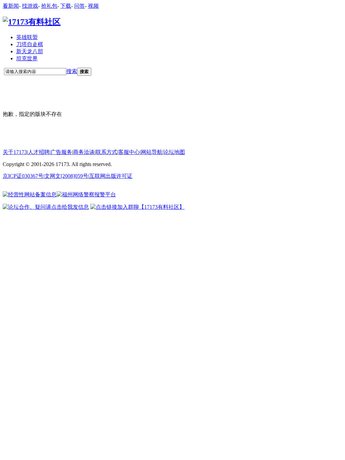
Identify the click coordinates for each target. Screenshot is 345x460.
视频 (93, 6)
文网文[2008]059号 (66, 176)
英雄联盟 (27, 37)
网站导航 (151, 152)
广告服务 (61, 152)
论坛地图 (174, 152)
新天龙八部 (29, 51)
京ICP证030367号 (23, 176)
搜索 (71, 71)
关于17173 (15, 152)
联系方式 (106, 152)
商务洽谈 (84, 152)
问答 (79, 6)
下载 (65, 6)
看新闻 (11, 6)
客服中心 (129, 152)
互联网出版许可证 (110, 176)
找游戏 (30, 6)
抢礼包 (49, 6)
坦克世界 (27, 58)
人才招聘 (39, 152)
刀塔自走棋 (29, 44)
